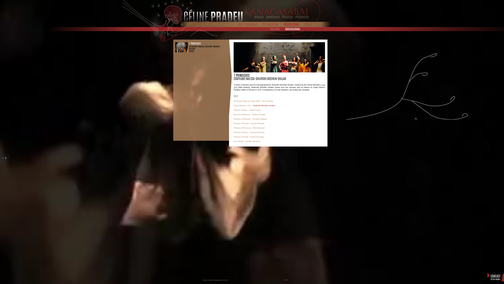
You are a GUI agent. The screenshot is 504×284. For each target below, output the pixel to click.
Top (286, 280)
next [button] (8, 159)
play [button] (3, 157)
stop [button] (5, 157)
